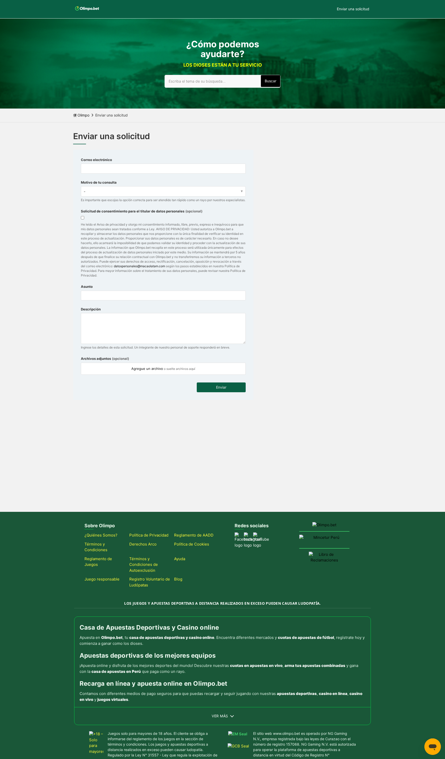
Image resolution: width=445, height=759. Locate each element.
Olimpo (83, 115)
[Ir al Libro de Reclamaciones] (324, 560)
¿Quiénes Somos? (100, 535)
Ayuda (179, 558)
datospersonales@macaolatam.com (139, 266)
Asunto (87, 286)
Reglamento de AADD (193, 535)
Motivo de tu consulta (99, 182)
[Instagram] (247, 535)
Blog (178, 579)
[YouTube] (256, 535)
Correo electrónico (96, 160)
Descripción (91, 309)
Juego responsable (101, 579)
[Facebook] (238, 535)
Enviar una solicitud (353, 9)
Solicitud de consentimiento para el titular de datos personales (141, 211)
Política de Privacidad (148, 535)
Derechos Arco (143, 544)
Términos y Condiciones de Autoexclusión (143, 564)
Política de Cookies (191, 544)
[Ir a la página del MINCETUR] (324, 540)
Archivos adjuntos (105, 358)
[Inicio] (87, 11)
